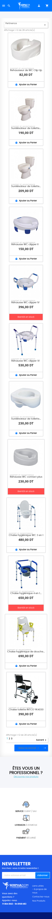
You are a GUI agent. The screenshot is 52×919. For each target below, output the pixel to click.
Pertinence (26, 24)
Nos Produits (38, 901)
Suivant (41, 740)
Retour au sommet (29, 748)
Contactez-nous (40, 897)
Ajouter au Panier (26, 84)
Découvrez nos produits (26, 777)
